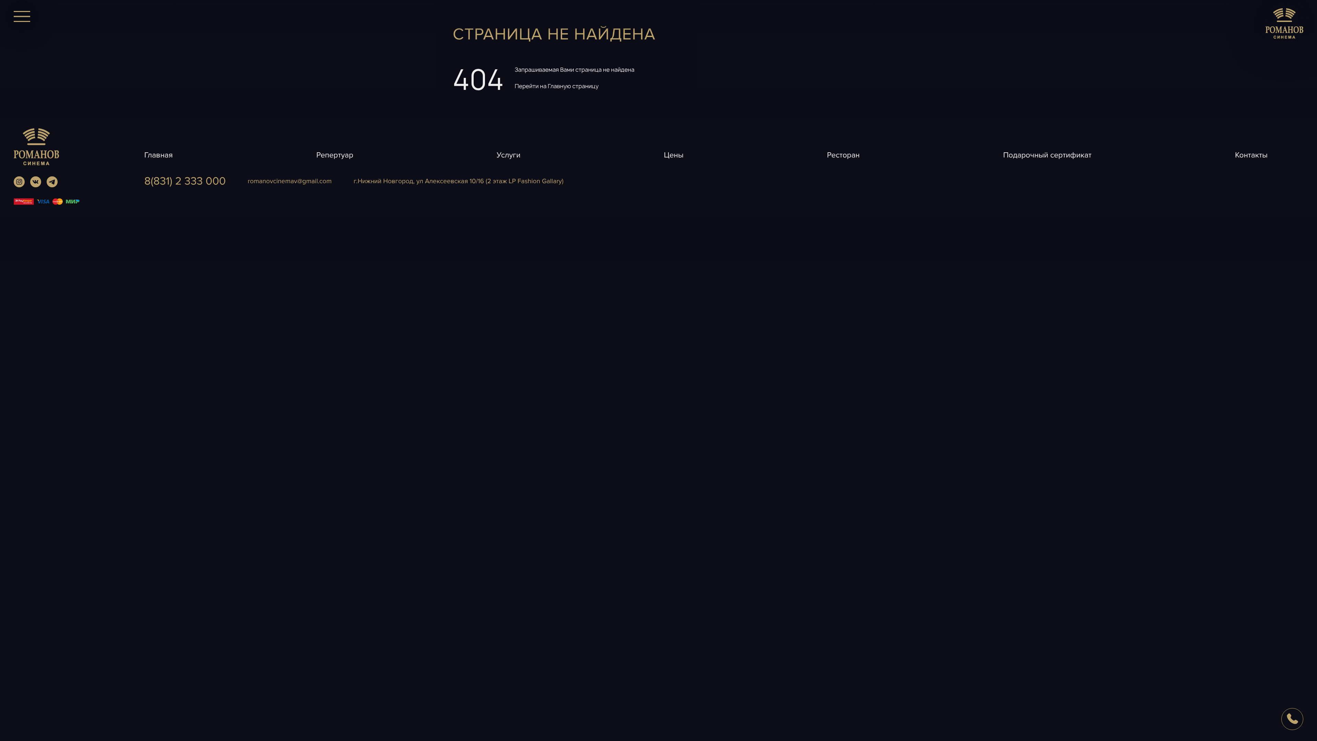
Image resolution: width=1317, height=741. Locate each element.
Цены (674, 155)
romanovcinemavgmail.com (290, 181)
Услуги (508, 155)
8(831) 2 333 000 (185, 181)
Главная (158, 155)
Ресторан (843, 155)
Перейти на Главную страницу (556, 86)
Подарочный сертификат (1047, 155)
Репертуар (334, 155)
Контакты (1251, 155)
